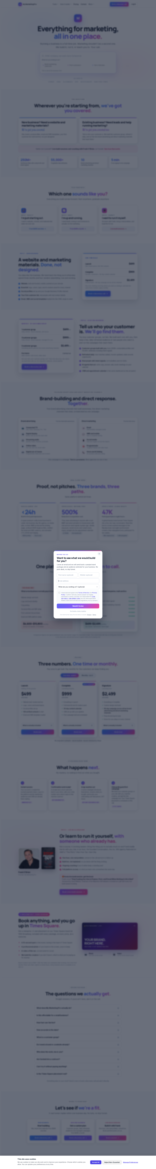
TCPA (93, 596)
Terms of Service (83, 592)
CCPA (78, 598)
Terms (94, 614)
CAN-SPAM (72, 598)
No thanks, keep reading (78, 611)
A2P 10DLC (64, 598)
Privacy (89, 614)
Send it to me (78, 606)
